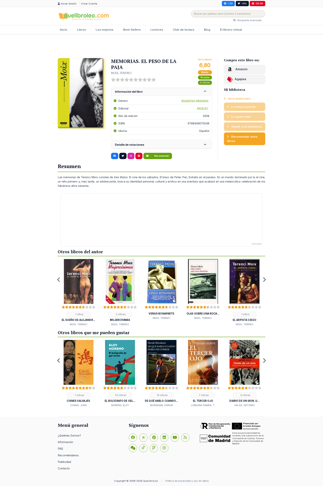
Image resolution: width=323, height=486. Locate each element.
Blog (207, 29)
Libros (81, 29)
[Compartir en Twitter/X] (123, 156)
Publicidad (64, 462)
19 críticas (162, 395)
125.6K (259, 3)
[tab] (161, 92)
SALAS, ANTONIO (244, 405)
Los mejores (104, 29)
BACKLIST (202, 108)
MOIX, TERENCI (121, 73)
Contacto (64, 468)
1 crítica (79, 314)
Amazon (241, 69)
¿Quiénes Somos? (69, 435)
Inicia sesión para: (239, 98)
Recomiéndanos (68, 455)
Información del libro (129, 91)
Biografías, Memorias (195, 100)
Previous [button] (59, 279)
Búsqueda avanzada (249, 20)
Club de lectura (183, 29)
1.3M (230, 3)
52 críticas (120, 395)
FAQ (60, 448)
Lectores (156, 29)
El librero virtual (231, 29)
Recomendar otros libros (242, 139)
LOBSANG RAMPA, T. (203, 405)
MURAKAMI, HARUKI (161, 405)
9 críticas (245, 395)
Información (65, 442)
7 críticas (79, 395)
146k (244, 3)
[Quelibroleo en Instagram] (130, 156)
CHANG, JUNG (78, 405)
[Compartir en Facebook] (114, 156)
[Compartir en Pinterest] (138, 156)
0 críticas (205, 82)
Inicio (63, 29)
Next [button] (264, 279)
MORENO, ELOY (120, 405)
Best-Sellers (132, 29)
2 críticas (120, 314)
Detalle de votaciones (129, 144)
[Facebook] (133, 438)
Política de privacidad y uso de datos (187, 480)
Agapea (240, 79)
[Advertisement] (161, 46)
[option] (78, 292)
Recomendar (161, 155)
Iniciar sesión (69, 3)
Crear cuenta (89, 3)
